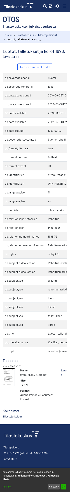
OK (63, 486)
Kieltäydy (54, 486)
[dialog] (35, 480)
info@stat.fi (10, 459)
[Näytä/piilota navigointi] (64, 6)
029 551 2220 (11, 453)
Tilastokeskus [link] (25, 35)
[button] (45, 6)
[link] (19, 6)
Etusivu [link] (8, 35)
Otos (11, 19)
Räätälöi (7, 486)
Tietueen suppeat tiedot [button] (35, 67)
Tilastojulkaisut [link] (47, 35)
